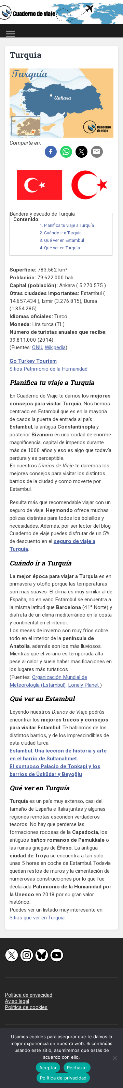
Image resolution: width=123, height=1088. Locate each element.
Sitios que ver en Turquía (37, 918)
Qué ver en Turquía (60, 247)
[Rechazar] (114, 1058)
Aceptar (48, 1067)
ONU (37, 347)
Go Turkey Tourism (33, 361)
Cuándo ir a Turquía (61, 232)
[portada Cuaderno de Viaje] (61, 12)
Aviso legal (17, 1001)
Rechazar (77, 1067)
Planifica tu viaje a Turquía (67, 225)
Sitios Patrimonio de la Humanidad (48, 369)
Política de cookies (26, 1007)
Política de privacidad (28, 995)
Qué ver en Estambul (62, 240)
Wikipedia (55, 347)
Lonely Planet (84, 685)
